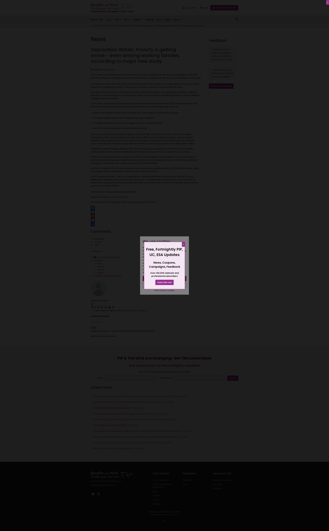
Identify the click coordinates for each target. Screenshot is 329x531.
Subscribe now (164, 282)
